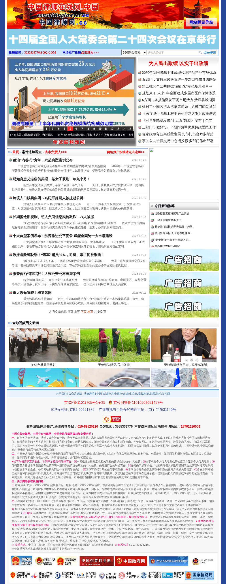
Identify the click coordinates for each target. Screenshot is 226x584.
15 (129, 128)
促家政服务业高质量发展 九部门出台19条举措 (178, 134)
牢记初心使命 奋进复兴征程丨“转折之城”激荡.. (101, 134)
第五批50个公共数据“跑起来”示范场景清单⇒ (177, 86)
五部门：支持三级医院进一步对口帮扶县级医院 (179, 79)
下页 (84, 311)
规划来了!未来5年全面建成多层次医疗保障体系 (179, 93)
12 (111, 128)
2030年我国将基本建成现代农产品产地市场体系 (179, 72)
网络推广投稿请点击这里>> (126, 152)
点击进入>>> (90, 52)
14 (123, 128)
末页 (90, 311)
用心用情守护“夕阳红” (167, 233)
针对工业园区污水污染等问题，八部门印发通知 (179, 107)
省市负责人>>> (56, 152)
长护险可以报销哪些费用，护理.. (174, 213)
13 (117, 128)
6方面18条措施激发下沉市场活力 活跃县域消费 (178, 100)
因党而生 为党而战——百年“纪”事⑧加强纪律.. (39, 134)
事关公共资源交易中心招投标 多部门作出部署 (178, 141)
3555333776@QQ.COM (40, 52)
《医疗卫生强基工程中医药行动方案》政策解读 (179, 113)
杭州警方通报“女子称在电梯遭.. (173, 220)
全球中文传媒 (43, 13)
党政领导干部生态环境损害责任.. (174, 240)
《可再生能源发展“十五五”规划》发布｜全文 (177, 120)
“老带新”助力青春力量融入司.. (172, 227)
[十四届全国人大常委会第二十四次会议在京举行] (113, 43)
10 (100, 128)
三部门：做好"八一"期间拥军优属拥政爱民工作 (179, 127)
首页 (15, 152)
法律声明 (89, 393)
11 (106, 128)
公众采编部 (75, 393)
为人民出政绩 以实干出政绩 (178, 63)
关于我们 (61, 393)
